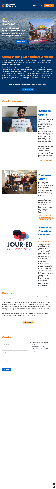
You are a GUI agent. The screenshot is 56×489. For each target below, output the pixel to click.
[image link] (9, 5)
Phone (5, 356)
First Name (6, 344)
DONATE (49, 6)
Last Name (6, 348)
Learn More (21, 42)
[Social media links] (41, 5)
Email (4, 352)
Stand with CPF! (28, 89)
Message (5, 360)
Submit (6, 370)
